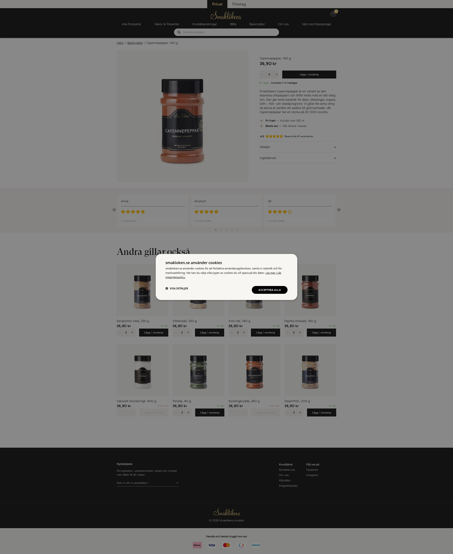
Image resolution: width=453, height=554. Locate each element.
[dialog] (226, 277)
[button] (176, 288)
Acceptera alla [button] (270, 289)
